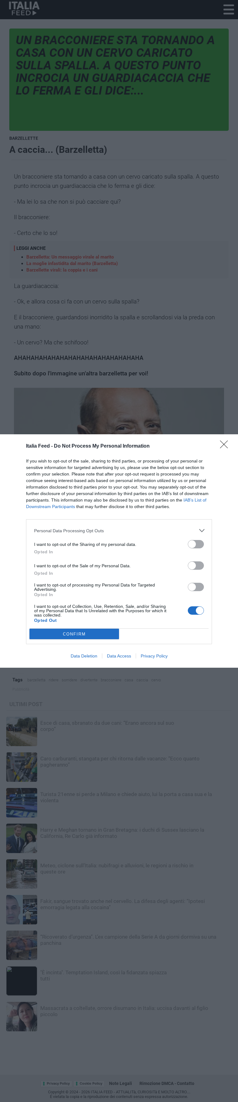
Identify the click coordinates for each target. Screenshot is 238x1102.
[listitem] (119, 530)
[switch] (196, 544)
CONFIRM (74, 634)
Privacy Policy (154, 655)
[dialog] (119, 551)
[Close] (226, 446)
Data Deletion (84, 655)
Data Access (119, 655)
